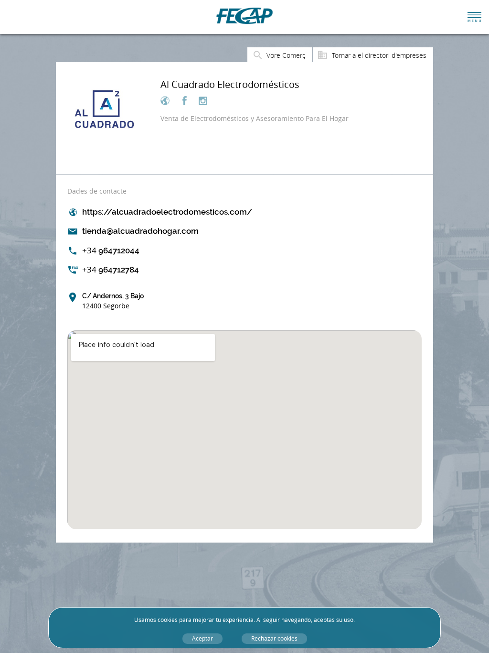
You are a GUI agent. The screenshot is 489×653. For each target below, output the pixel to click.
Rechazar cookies (274, 638)
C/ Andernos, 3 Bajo (113, 301)
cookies (168, 619)
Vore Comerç (286, 55)
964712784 (110, 269)
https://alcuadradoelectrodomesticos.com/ (167, 212)
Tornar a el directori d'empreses (379, 55)
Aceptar (202, 638)
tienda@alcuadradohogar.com (140, 231)
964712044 (110, 250)
